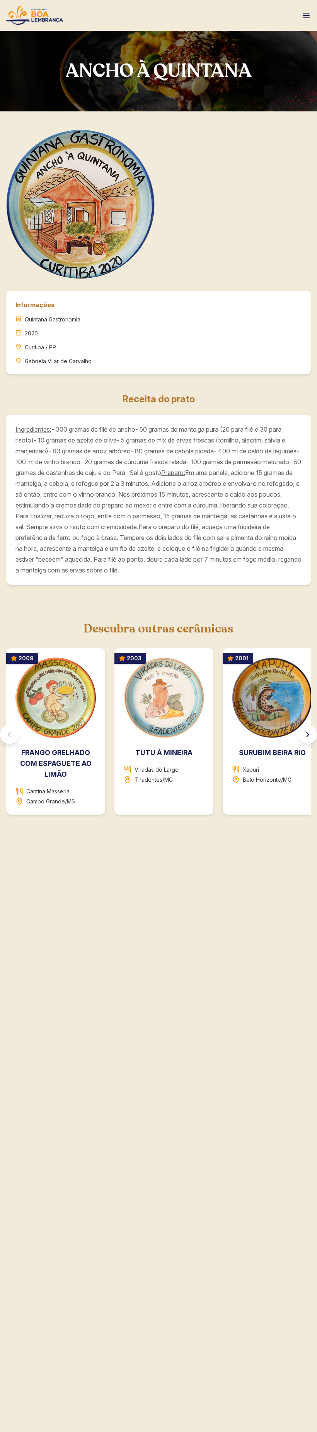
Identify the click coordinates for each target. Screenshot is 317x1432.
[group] (158, 734)
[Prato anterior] (9, 734)
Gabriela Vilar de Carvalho (58, 361)
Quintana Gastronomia (52, 319)
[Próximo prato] (307, 734)
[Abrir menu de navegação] (306, 15)
